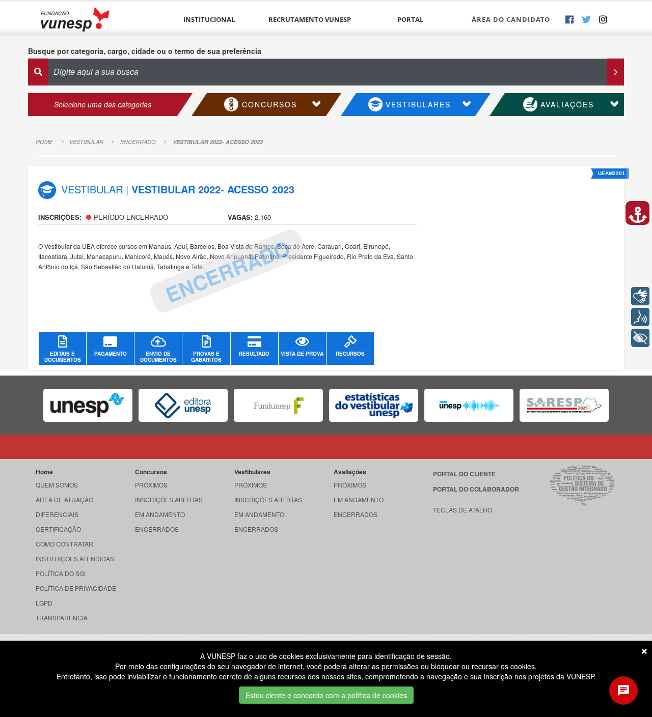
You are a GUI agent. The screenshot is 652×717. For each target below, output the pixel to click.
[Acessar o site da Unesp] (87, 405)
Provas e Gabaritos (206, 356)
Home (44, 142)
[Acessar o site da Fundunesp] (278, 405)
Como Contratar (64, 543)
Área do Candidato (511, 19)
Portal (410, 19)
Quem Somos (57, 484)
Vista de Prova (302, 353)
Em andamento (160, 514)
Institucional (209, 19)
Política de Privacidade (76, 588)
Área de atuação (64, 499)
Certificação (58, 529)
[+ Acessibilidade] (640, 338)
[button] (637, 213)
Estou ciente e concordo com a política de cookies (326, 695)
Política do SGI (61, 573)
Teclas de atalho (462, 509)
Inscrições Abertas (169, 499)
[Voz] (640, 317)
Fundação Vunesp (75, 19)
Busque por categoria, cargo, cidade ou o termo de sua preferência (144, 51)
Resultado (254, 353)
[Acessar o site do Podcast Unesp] (468, 405)
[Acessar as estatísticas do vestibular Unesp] (373, 405)
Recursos (350, 353)
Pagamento (110, 353)
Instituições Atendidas (75, 558)
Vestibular (86, 142)
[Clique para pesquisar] (615, 72)
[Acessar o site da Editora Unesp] (183, 405)
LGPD (44, 602)
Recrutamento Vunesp (309, 19)
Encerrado (138, 142)
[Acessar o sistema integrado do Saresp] (564, 405)
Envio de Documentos (158, 356)
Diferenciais (57, 514)
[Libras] (640, 296)
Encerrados (157, 529)
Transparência (62, 617)
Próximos (151, 484)
